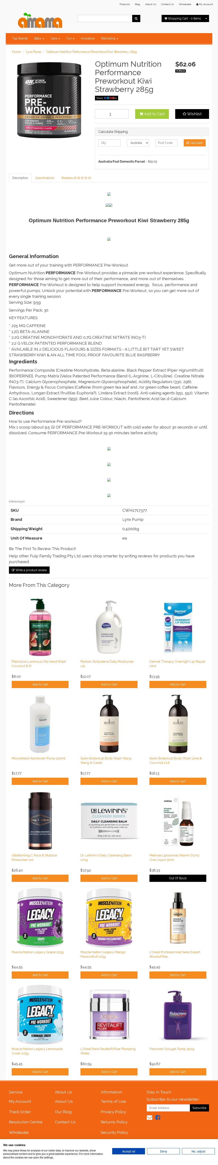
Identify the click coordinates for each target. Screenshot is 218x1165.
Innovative (88, 38)
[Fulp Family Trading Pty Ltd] (40, 19)
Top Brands (20, 38)
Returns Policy (114, 1122)
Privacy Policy (113, 1111)
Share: (100, 98)
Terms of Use (113, 1101)
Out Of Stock (177, 878)
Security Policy (114, 1132)
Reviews (68, 178)
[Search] (136, 18)
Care (54, 38)
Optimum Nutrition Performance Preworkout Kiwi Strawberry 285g (91, 51)
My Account (20, 1101)
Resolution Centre (26, 1122)
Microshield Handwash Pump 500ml (38, 758)
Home (16, 51)
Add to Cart (154, 114)
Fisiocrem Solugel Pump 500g (171, 1049)
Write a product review (31, 570)
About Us (150, 4)
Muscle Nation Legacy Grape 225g (38, 952)
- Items (184, 18)
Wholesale (185, 4)
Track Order (20, 1111)
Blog (137, 4)
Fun (69, 38)
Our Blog (63, 1111)
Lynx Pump (34, 51)
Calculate (196, 143)
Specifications (44, 178)
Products (125, 4)
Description (20, 178)
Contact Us (167, 4)
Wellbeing (108, 38)
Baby (38, 38)
